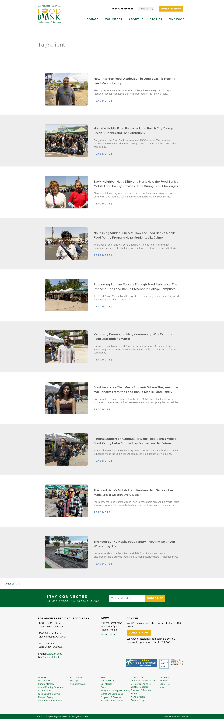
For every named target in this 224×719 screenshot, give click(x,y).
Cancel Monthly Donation (50, 687)
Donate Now (44, 680)
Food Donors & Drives (49, 693)
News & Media (138, 696)
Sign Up (74, 680)
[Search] (152, 8)
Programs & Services (111, 697)
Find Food (164, 680)
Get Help (164, 677)
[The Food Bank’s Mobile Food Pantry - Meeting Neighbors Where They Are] (66, 552)
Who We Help (107, 680)
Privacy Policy (137, 700)
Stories (156, 19)
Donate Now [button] (171, 8)
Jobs (162, 687)
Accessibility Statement (112, 700)
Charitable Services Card (143, 680)
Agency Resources (122, 9)
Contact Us (165, 683)
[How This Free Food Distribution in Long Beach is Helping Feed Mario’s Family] (66, 89)
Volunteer (76, 677)
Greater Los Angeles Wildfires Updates (141, 685)
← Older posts (10, 583)
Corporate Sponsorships (50, 700)
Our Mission (106, 683)
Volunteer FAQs (77, 683)
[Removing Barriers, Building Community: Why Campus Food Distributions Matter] (66, 346)
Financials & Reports (141, 690)
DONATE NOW (139, 632)
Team (103, 687)
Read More (102, 100)
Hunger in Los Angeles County (115, 690)
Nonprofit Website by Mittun (175, 716)
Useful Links (138, 677)
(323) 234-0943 (51, 656)
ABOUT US (106, 677)
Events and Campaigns (112, 693)
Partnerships (44, 690)
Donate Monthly (46, 683)
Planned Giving (45, 697)
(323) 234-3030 (54, 653)
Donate (42, 677)
